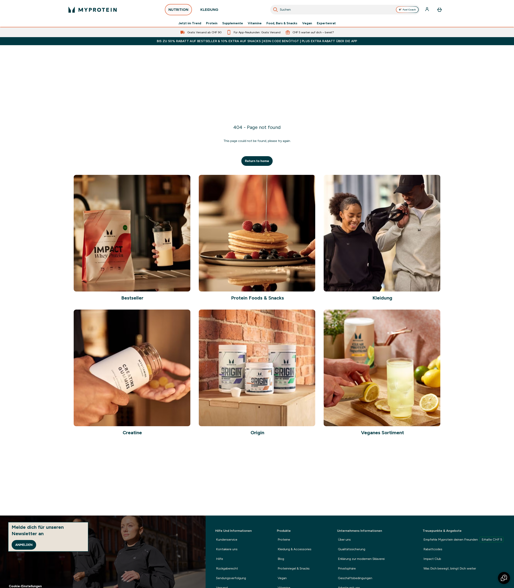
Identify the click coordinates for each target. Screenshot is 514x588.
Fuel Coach (409, 9)
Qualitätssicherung (351, 549)
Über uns (344, 539)
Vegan (307, 23)
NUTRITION (178, 10)
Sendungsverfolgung (231, 578)
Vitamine (255, 23)
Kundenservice (226, 539)
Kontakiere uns (227, 549)
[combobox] (345, 9)
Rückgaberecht (227, 568)
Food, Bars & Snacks (281, 23)
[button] (504, 578)
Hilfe (219, 558)
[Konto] (427, 9)
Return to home (257, 161)
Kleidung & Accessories (294, 549)
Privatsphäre (347, 568)
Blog (281, 558)
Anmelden (24, 544)
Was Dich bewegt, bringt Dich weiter (449, 568)
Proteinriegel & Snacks (294, 568)
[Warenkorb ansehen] (439, 9)
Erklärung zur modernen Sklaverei (361, 558)
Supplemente (232, 23)
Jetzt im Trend (189, 23)
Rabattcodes (432, 549)
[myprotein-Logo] (92, 9)
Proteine (284, 539)
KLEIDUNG (209, 10)
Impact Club (432, 558)
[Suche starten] (275, 9)
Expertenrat (326, 23)
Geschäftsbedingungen (355, 578)
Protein (211, 23)
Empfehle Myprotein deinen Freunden (462, 539)
